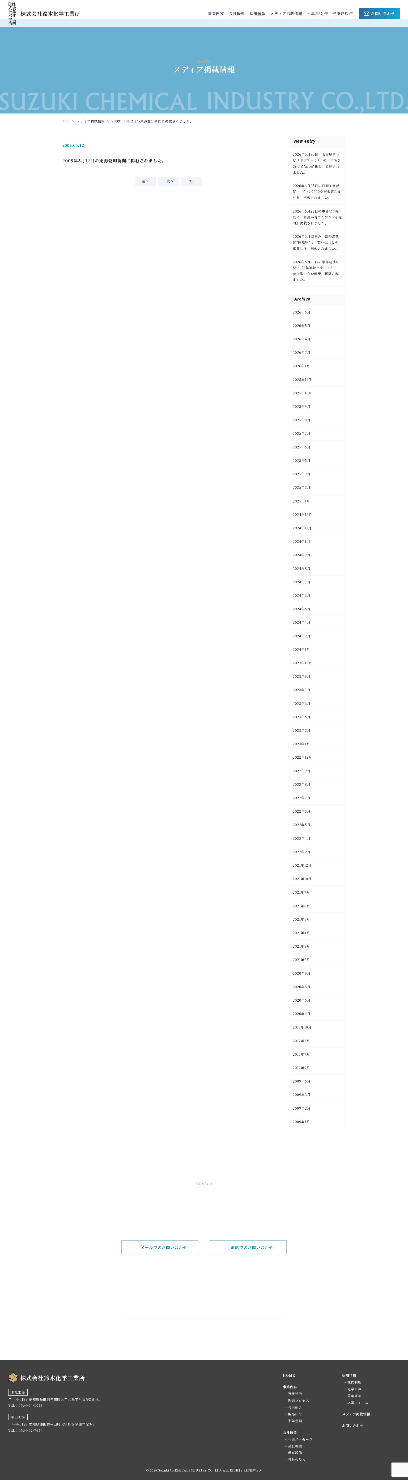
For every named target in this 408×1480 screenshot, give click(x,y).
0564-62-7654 (31, 1430)
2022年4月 (301, 838)
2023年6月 (301, 703)
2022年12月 (302, 757)
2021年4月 (301, 932)
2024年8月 (301, 568)
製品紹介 (295, 1414)
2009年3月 (301, 1094)
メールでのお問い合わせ (163, 1247)
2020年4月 (301, 1013)
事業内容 (216, 13)
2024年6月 (301, 595)
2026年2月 (301, 352)
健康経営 (340, 13)
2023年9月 (301, 676)
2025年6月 (301, 447)
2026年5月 (301, 325)
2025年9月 (301, 406)
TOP (66, 121)
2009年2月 (301, 1108)
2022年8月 (301, 784)
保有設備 (295, 1452)
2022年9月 (301, 771)
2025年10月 (302, 393)
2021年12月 (302, 865)
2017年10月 (302, 1027)
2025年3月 (301, 474)
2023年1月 (301, 743)
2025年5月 (301, 460)
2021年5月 (301, 919)
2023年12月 (302, 663)
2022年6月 (301, 811)
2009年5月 (301, 1081)
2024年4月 (301, 622)
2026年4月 (301, 339)
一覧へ (169, 181)
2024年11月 (302, 528)
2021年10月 (302, 878)
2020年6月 (301, 1000)
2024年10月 (302, 541)
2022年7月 (301, 797)
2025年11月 (302, 379)
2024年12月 (302, 514)
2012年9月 (301, 1067)
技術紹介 (295, 1407)
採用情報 (258, 13)
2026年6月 (301, 312)
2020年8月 (301, 986)
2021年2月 (301, 959)
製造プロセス (298, 1400)
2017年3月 (301, 1040)
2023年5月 (301, 717)
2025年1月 (301, 501)
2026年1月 (301, 366)
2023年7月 (301, 689)
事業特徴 (295, 1393)
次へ (191, 181)
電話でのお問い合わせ (252, 1247)
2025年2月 (301, 487)
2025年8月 (301, 420)
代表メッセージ (300, 1439)
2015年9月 (301, 1054)
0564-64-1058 (211, 1296)
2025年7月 (301, 433)
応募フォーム (357, 1402)
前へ (145, 181)
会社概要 (237, 13)
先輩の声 (354, 1389)
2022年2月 (301, 851)
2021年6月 (301, 905)
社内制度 (354, 1382)
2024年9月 (301, 554)
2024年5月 (301, 608)
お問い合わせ (383, 13)
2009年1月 (301, 1121)
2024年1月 (301, 649)
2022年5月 (301, 824)
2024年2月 (301, 636)
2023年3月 (301, 730)
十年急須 (315, 13)
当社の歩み (297, 1459)
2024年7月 (301, 582)
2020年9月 (301, 973)
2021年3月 (301, 946)
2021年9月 (301, 892)
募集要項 (354, 1395)
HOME (289, 1375)
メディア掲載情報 (286, 13)
